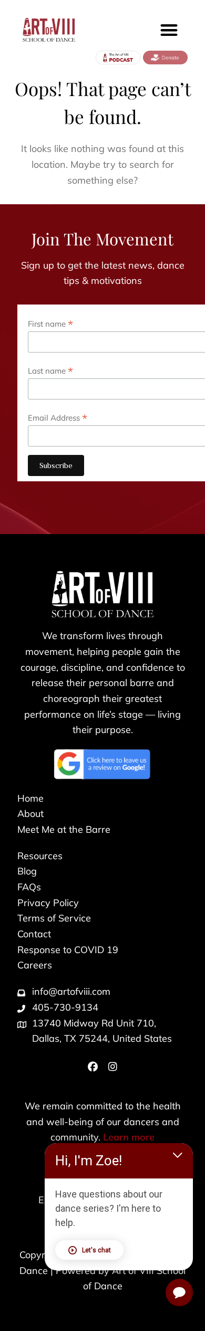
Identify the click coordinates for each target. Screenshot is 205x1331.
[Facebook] (92, 1067)
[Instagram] (112, 1067)
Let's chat (96, 1250)
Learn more (129, 1137)
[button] (169, 30)
